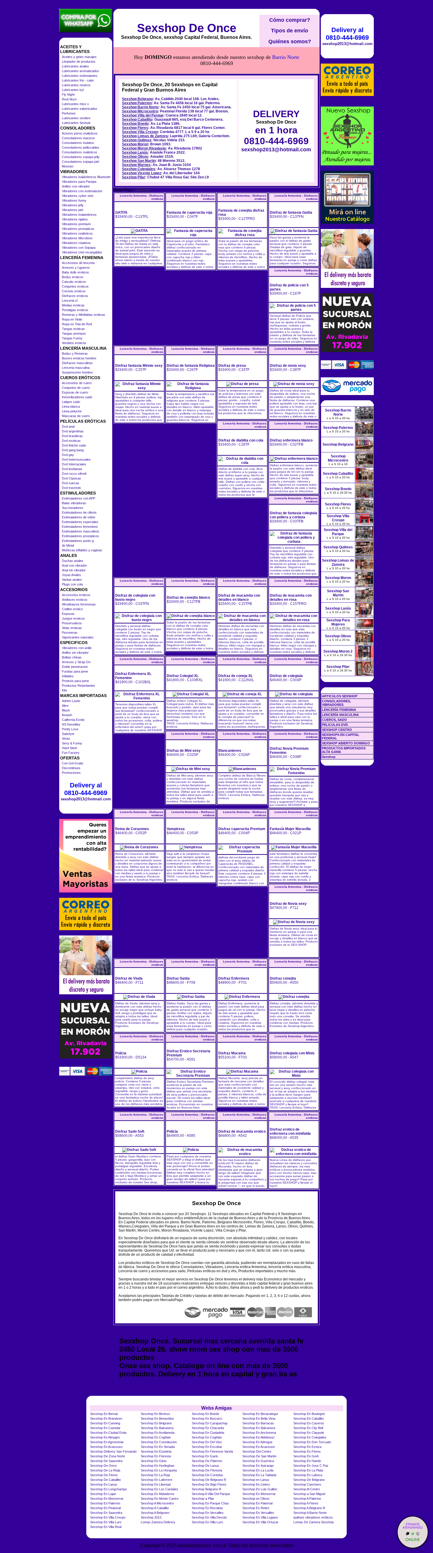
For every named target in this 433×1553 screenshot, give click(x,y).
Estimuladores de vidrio (78, 517)
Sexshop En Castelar (105, 1428)
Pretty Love (70, 729)
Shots (66, 738)
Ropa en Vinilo (72, 319)
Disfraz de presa (232, 366)
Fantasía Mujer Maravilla (290, 829)
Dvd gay (68, 455)
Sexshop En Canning (105, 1423)
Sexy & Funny (72, 743)
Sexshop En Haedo (307, 1461)
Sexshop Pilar (133, 177)
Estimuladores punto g (78, 540)
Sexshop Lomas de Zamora (145, 136)
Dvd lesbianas (72, 469)
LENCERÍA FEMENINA (339, 709)
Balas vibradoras (74, 503)
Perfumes (69, 113)
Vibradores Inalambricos (79, 214)
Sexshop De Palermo (207, 1461)
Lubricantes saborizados (79, 108)
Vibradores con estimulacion (82, 191)
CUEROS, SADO (334, 719)
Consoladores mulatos (78, 143)
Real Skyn (69, 99)
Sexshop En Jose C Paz (310, 1465)
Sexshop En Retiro (255, 1508)
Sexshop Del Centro (256, 1451)
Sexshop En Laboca (307, 1475)
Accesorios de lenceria (78, 263)
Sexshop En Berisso (155, 1414)
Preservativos (72, 623)
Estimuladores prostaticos (80, 536)
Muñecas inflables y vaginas (82, 550)
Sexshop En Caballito (308, 1418)
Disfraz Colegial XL (183, 676)
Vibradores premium (76, 224)
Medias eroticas (73, 305)
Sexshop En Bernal (104, 1414)
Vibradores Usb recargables (82, 252)
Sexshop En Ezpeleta (156, 1451)
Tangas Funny (72, 338)
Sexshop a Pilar (203, 1498)
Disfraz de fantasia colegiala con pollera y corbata (293, 515)
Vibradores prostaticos (78, 228)
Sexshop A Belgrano (155, 1512)
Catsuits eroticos (74, 281)
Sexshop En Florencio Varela (212, 1451)
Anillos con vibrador (76, 186)
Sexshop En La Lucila (257, 1470)
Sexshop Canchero (307, 1484)
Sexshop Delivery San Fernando (113, 1451)
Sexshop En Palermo (105, 1503)
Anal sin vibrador (74, 570)
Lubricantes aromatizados (80, 71)
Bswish (67, 715)
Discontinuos (71, 768)
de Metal (68, 545)
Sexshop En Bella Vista (258, 1418)
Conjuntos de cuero (76, 387)
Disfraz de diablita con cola (240, 440)
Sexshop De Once (186, 27)
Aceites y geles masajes (79, 57)
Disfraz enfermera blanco (291, 440)
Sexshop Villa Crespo (140, 132)
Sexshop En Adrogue (257, 1442)
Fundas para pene (75, 671)
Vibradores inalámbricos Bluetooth (86, 177)
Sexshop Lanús (135, 152)
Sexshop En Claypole (308, 1432)
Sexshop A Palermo (307, 1498)
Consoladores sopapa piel (80, 161)
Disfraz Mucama (232, 1053)
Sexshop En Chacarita (208, 1428)
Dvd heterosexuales (76, 459)
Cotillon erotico (72, 609)
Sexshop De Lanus (205, 1465)
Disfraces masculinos (77, 363)
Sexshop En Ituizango (258, 1465)
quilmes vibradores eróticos (313, 1517)
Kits (64, 690)
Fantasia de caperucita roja (189, 212)
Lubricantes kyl (73, 90)
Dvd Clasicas (71, 478)
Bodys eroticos (72, 277)
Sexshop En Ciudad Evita (108, 1432)
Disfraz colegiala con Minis (292, 1053)
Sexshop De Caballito (105, 1479)
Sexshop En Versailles (208, 1512)
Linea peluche (72, 411)
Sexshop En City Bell (308, 1428)
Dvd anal (68, 426)
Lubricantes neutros (76, 85)
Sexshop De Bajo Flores (209, 1484)
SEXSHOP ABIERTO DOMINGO (346, 743)
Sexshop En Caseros (308, 1423)
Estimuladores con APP (78, 498)
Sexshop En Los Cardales (159, 1489)
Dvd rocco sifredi (74, 473)
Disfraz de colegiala (286, 676)
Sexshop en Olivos (256, 1498)
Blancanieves (229, 751)
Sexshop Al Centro (306, 1489)
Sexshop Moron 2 (338, 651)
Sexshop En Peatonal (105, 1508)
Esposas (68, 613)
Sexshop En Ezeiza (307, 1447)
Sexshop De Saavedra (106, 1461)
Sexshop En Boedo (205, 1414)
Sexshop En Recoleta (207, 1508)
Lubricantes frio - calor (78, 80)
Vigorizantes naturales (78, 637)
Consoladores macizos (78, 138)
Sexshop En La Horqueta (159, 1470)
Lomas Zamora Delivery (158, 1522)
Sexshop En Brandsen (106, 1418)
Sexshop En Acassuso (106, 1447)
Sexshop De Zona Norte (107, 1456)
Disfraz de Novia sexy (288, 904)
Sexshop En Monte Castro (160, 1498)
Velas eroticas (72, 628)
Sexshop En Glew (153, 1461)
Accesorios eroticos (76, 595)
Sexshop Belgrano (137, 99)
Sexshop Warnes (136, 165)
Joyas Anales (71, 575)
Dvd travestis (71, 488)
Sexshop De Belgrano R (209, 1479)
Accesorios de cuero (77, 383)
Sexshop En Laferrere (156, 1479)
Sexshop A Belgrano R (309, 1508)
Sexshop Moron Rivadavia (144, 148)
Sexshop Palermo (137, 103)
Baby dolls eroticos (75, 272)
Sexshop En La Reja (155, 1475)
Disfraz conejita (283, 978)
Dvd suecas (70, 483)
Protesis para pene (75, 681)
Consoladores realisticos (79, 152)
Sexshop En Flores (307, 1451)
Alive (65, 705)
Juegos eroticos (73, 618)
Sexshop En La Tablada (259, 1475)
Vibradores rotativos (76, 243)
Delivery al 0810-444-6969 (85, 789)
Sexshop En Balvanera (157, 1428)
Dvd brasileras (72, 436)
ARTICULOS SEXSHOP (339, 696)
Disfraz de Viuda (129, 978)
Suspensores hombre (77, 372)
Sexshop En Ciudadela (208, 1432)
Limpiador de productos (78, 61)
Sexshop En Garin (205, 1456)
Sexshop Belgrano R (206, 1489)
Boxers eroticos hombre (79, 358)
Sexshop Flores (135, 128)
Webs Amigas (216, 1408)
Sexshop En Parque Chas (210, 1503)
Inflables (68, 676)
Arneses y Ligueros (76, 267)
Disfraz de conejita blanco (188, 597)
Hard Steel (69, 748)
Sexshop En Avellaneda (157, 1432)
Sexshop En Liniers (256, 1484)
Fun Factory (71, 752)
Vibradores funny (74, 200)
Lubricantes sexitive (76, 118)
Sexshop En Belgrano (156, 1423)
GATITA (121, 212)
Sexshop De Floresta (207, 1470)
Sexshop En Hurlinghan (157, 1465)
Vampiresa (176, 829)
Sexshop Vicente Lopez (141, 173)
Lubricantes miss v (75, 104)
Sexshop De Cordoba (207, 1475)
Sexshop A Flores (305, 1503)
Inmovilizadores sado (77, 397)
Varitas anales (72, 579)
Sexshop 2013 (151, 1517)
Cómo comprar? (289, 20)
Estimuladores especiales (80, 522)
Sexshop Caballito (137, 119)
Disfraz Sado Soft (129, 1131)
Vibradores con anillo (77, 648)
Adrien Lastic (71, 701)
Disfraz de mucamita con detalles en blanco (239, 597)
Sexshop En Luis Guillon (259, 1489)
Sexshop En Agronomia (106, 1442)
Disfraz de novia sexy (288, 366)
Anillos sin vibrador (75, 652)
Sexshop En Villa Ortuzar (260, 1522)
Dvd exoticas (71, 440)
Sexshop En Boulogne (309, 1414)
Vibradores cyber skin (77, 196)
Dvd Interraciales (74, 464)
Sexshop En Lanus (103, 1484)
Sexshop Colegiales (138, 169)
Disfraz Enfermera (233, 978)
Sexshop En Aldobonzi (258, 1437)
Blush (66, 710)
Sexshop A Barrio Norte (310, 1512)
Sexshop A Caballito (155, 1508)
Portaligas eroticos (75, 310)
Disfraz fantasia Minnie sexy (139, 366)
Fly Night (68, 94)
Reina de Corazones (132, 829)
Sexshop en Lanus (255, 1479)
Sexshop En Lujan (103, 1494)
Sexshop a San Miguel (309, 1494)
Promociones (71, 772)
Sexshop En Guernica (258, 1461)
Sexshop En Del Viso (207, 1442)
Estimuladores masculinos (80, 531)
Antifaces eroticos (74, 599)
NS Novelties (71, 724)
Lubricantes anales (75, 66)
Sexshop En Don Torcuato (312, 1442)
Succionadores (72, 508)
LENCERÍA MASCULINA (340, 714)
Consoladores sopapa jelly (81, 157)
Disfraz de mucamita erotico (242, 1131)
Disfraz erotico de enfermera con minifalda (290, 1131)
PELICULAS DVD (335, 724)
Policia (120, 1053)
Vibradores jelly (73, 205)
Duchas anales (72, 561)
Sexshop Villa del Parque (142, 115)
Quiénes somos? (289, 41)
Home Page (123, 190)
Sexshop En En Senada (158, 1447)
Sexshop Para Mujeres (338, 622)
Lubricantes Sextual (76, 123)
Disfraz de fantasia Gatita (291, 212)
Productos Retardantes (78, 685)
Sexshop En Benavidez (157, 1418)
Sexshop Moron (135, 144)
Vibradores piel (72, 210)
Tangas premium (74, 333)
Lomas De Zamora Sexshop (313, 1522)
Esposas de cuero (75, 392)
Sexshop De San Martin (259, 1456)
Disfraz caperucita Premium (241, 829)
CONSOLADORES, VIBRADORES (336, 702)
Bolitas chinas (72, 657)
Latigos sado (71, 402)
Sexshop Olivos (135, 157)
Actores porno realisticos (79, 133)
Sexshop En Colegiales (309, 1437)
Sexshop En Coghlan (156, 1437)
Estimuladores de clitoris (79, 512)
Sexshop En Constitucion (159, 1442)
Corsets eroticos (74, 291)
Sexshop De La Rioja (105, 1470)
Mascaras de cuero (76, 416)
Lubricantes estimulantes (79, 75)
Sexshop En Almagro (105, 1437)
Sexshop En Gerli (305, 1456)
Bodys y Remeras (75, 353)
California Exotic (73, 719)
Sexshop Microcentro (140, 111)
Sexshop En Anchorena (259, 1432)
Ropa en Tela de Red (77, 324)
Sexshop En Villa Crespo (107, 1517)
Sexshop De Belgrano (309, 1479)
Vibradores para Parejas (79, 181)
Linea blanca (71, 406)
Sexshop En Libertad (156, 1484)
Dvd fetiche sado (74, 445)
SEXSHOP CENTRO (337, 729)
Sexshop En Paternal (257, 1503)
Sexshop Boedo (135, 124)
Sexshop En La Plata (308, 1470)
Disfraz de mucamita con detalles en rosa (291, 597)
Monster (68, 166)
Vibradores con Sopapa (78, 247)
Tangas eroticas (73, 329)
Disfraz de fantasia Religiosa (191, 366)
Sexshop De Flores (104, 1475)
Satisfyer (68, 734)
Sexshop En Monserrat (258, 1494)
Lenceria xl (69, 300)
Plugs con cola (72, 584)
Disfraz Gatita (178, 978)
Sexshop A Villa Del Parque (211, 1494)
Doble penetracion (75, 666)
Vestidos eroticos (74, 343)
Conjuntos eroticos (75, 286)
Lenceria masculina (76, 367)
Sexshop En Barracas (258, 1423)
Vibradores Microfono (77, 238)
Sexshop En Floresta (156, 1456)
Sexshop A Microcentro (157, 1503)
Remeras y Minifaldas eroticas (83, 314)
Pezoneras (69, 632)
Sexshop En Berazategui (260, 1414)
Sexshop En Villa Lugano (260, 1517)
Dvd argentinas (73, 431)
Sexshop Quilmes (136, 140)
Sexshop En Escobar (207, 1447)
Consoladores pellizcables (80, 147)
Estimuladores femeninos (80, 526)
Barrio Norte (285, 57)
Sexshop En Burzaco (207, 1418)
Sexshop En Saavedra (106, 1512)
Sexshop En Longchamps (108, 1489)
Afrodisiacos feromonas (79, 604)
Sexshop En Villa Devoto (209, 1517)
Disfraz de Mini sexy (184, 751)
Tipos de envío (289, 31)
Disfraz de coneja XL (235, 676)
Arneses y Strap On (76, 662)
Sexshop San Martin (139, 161)
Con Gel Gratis (72, 763)
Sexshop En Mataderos (157, 1494)
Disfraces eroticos (75, 296)
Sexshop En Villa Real (105, 1527)
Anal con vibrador (74, 565)
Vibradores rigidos (75, 219)
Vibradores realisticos (77, 233)
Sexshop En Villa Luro (105, 1522)
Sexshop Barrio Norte (140, 107)
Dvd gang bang (73, 450)
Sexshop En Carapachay (210, 1423)
